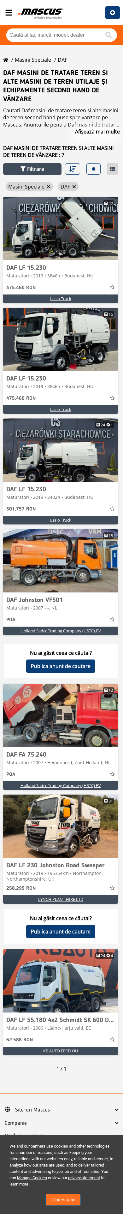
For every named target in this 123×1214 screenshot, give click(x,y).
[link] (60, 228)
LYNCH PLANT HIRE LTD (60, 899)
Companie (16, 1123)
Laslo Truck (60, 298)
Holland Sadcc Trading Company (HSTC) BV (60, 631)
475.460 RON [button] (21, 287)
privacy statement (84, 1177)
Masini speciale (33, 59)
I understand (63, 1199)
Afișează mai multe (97, 131)
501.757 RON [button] (21, 509)
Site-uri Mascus (32, 1110)
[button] (32, 169)
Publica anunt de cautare (61, 666)
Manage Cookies (32, 1177)
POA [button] (10, 619)
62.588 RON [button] (19, 1040)
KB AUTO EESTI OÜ (60, 1051)
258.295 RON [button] (21, 888)
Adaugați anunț (112, 12)
